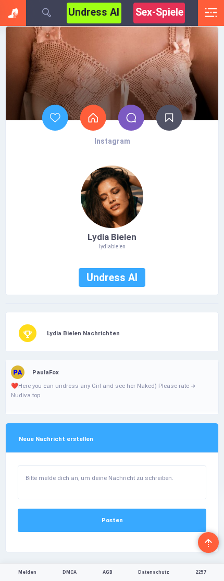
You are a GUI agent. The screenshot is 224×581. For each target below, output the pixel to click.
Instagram (112, 141)
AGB (108, 572)
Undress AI (93, 12)
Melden (27, 572)
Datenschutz (153, 572)
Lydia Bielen (112, 237)
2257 (200, 572)
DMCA (70, 572)
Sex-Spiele (159, 12)
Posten (112, 520)
